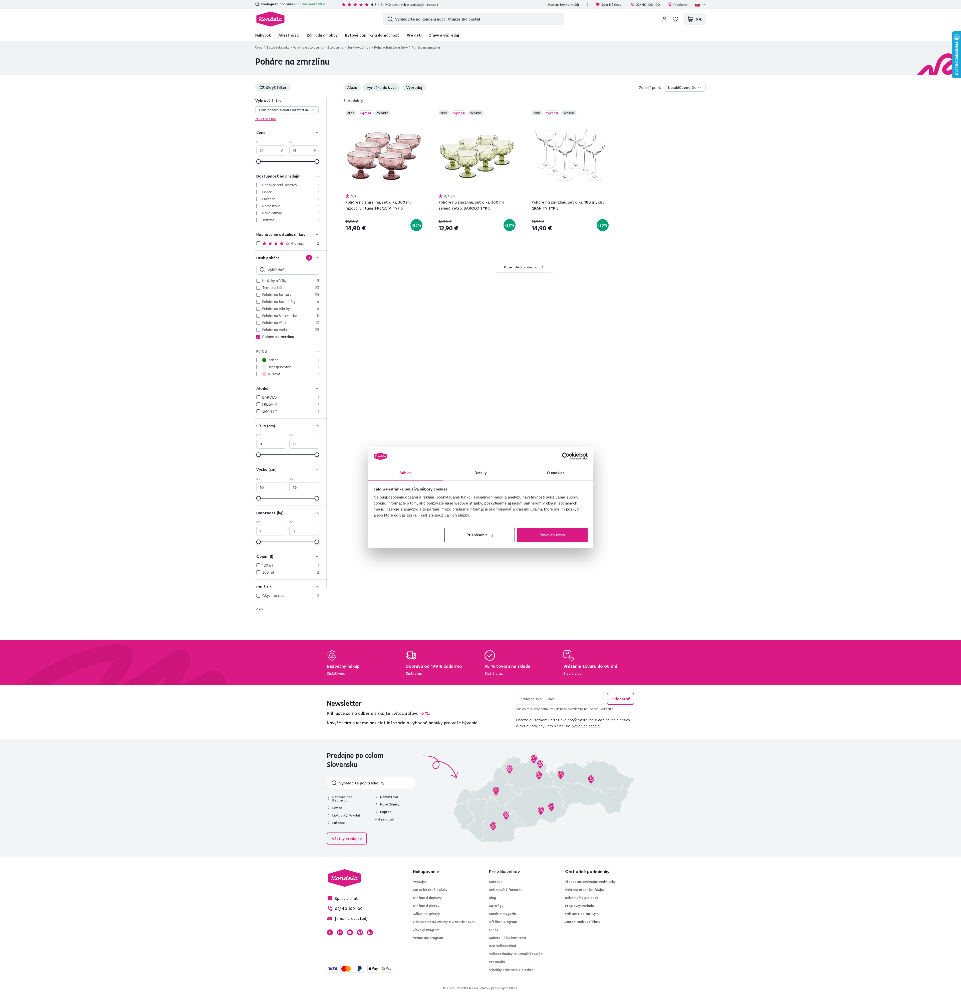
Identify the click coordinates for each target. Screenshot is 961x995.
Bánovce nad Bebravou (342, 798)
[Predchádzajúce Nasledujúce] (383, 155)
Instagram (340, 932)
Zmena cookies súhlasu (582, 921)
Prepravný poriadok (580, 905)
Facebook (330, 932)
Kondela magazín (502, 913)
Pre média (497, 961)
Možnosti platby (426, 905)
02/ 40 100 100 (648, 5)
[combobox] (685, 87)
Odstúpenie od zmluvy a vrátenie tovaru (444, 921)
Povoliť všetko (552, 535)
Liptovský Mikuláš (346, 815)
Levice (337, 807)
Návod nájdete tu (586, 725)
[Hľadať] (389, 19)
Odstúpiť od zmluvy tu (582, 913)
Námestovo (389, 796)
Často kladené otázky (430, 889)
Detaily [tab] (480, 473)
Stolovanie (335, 47)
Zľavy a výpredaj (444, 35)
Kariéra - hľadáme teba (507, 937)
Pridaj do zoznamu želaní (419, 113)
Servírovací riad (358, 47)
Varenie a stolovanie (308, 47)
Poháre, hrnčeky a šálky (391, 47)
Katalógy (496, 905)
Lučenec (338, 822)
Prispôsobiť (476, 535)
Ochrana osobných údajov (585, 889)
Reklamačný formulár (505, 889)
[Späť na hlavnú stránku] (270, 19)
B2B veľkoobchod (502, 945)
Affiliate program (503, 921)
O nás (493, 929)
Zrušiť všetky (265, 119)
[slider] (258, 161)
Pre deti (414, 35)
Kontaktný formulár (563, 5)
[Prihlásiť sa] (664, 19)
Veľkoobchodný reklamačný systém (516, 953)
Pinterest (360, 932)
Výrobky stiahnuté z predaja (511, 969)
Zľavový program (426, 929)
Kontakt (495, 881)
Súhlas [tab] (405, 473)
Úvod (259, 47)
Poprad (385, 811)
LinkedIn (370, 932)
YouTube (350, 932)
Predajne (680, 5)
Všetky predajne (347, 838)
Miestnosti (288, 35)
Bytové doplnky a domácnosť (372, 35)
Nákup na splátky (426, 913)
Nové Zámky (389, 804)
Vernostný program (428, 937)
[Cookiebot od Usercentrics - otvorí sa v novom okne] (566, 456)
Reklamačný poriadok (581, 897)
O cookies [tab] (556, 473)
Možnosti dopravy (427, 897)
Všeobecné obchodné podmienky (590, 881)
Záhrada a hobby (322, 35)
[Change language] (700, 5)
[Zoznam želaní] (675, 19)
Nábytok (263, 35)
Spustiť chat (611, 5)
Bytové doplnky (278, 47)
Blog (492, 897)
